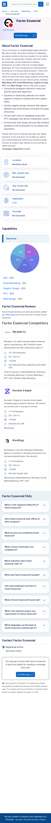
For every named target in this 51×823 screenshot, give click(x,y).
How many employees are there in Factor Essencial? (20, 587)
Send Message (21, 35)
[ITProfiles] (4, 4)
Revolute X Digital (22, 390)
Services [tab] (11, 238)
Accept (18, 819)
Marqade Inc (19, 331)
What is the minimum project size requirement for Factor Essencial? (21, 612)
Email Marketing (11, 283)
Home (4, 11)
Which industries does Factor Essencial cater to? (18, 562)
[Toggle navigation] (47, 4)
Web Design (9, 298)
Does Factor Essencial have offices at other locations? (22, 520)
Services (14, 11)
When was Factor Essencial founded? (22, 575)
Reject (42, 819)
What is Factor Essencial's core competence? (19, 548)
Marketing (26, 11)
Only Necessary (30, 819)
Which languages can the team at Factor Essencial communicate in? (21, 626)
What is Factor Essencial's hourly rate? (22, 600)
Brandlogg (18, 440)
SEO (36, 11)
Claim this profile (8, 30)
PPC (5, 293)
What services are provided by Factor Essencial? (22, 534)
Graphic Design (11, 288)
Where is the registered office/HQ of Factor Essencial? (22, 506)
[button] (40, 4)
